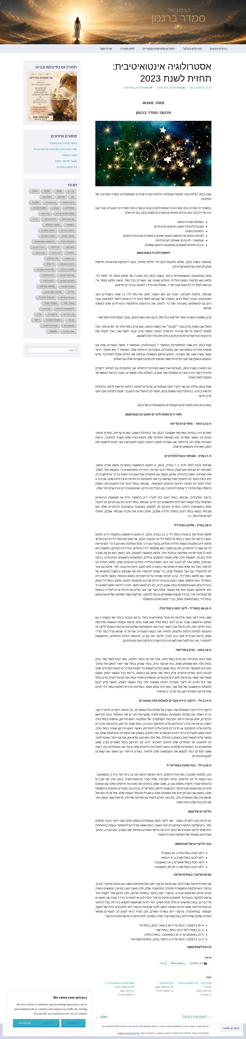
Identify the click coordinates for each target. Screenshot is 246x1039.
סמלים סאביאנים (53, 292)
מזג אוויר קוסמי (67, 275)
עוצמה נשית (51, 303)
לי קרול (50, 263)
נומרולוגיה (162, 87)
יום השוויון (69, 258)
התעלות (55, 247)
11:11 (71, 191)
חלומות (70, 252)
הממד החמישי (52, 224)
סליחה (71, 292)
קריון (39, 314)
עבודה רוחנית (46, 297)
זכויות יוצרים (39, 247)
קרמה (71, 320)
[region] (50, 1011)
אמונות (35, 202)
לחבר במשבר (69, 155)
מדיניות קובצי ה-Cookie (128, 1033)
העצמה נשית (67, 241)
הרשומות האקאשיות (44, 241)
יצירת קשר (106, 48)
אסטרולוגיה (175, 87)
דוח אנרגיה (50, 219)
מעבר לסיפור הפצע (66, 161)
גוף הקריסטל (68, 219)
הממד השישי (68, 236)
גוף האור (45, 213)
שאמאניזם (69, 325)
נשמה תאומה (67, 286)
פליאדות (46, 308)
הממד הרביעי (67, 230)
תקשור (53, 331)
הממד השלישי (48, 236)
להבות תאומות (67, 264)
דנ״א (35, 219)
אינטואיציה (50, 202)
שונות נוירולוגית (50, 325)
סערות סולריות (67, 297)
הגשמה (70, 224)
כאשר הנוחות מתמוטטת (63, 143)
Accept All (25, 1023)
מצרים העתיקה (67, 280)
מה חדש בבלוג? (192, 48)
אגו (72, 196)
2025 (47, 191)
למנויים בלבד (67, 269)
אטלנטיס (47, 196)
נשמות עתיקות (47, 286)
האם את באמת (196, 1016)
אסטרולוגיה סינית (65, 213)
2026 (34, 191)
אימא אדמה (68, 202)
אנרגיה (55, 208)
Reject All (48, 1023)
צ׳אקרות (52, 314)
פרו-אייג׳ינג (68, 314)
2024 (59, 191)
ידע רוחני (56, 252)
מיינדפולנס (48, 275)
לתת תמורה (128, 48)
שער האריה (68, 331)
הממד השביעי (48, 230)
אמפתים (69, 207)
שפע (101, 1016)
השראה (70, 247)
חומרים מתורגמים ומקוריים (159, 48)
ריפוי (37, 319)
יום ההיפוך (40, 252)
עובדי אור (68, 303)
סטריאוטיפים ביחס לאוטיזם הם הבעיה (55, 149)
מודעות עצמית (45, 269)
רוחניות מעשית (54, 319)
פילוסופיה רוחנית (65, 308)
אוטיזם (61, 196)
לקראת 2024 (166, 983)
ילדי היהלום (52, 258)
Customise (73, 1023)
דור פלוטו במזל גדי (66, 167)
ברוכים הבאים (218, 48)
